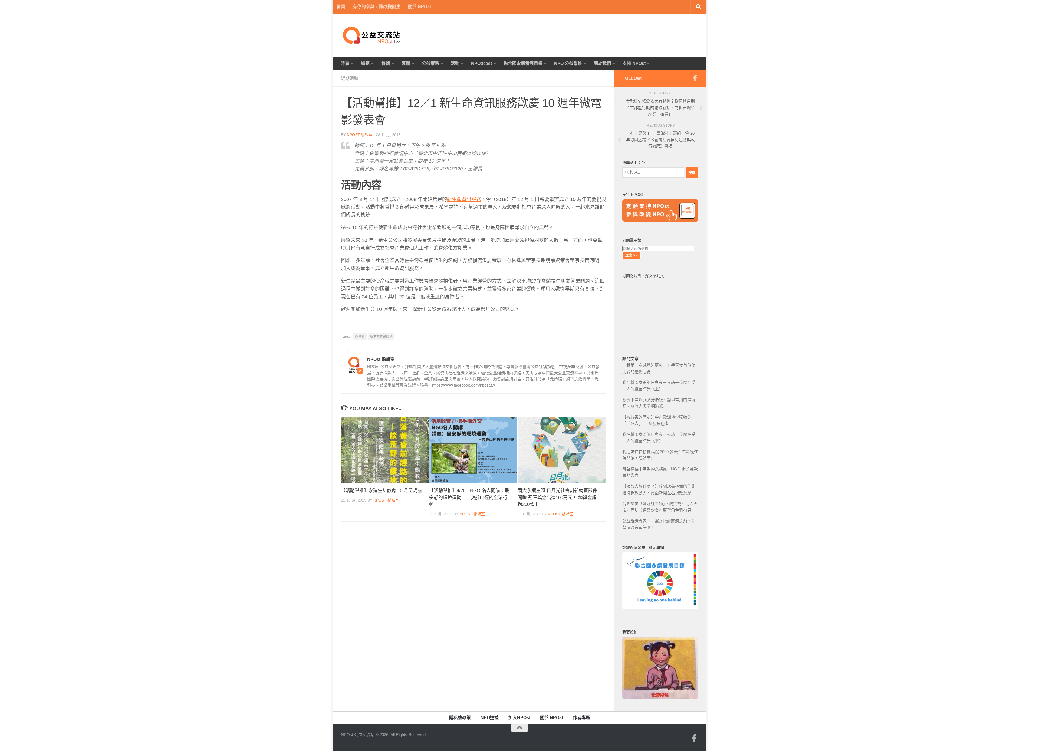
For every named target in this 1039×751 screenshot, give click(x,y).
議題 (365, 63)
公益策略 (430, 63)
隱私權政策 (460, 717)
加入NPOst (519, 717)
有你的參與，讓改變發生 (376, 6)
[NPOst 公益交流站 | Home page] (372, 35)
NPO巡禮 (490, 717)
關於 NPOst (419, 6)
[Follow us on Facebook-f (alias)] (695, 78)
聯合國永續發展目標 (523, 63)
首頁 (341, 6)
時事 (345, 63)
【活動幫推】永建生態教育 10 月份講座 (381, 490)
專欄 (406, 63)
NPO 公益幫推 (568, 63)
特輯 (385, 63)
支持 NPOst (634, 63)
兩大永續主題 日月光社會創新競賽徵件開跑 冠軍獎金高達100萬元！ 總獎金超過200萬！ (557, 497)
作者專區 (581, 717)
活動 (455, 63)
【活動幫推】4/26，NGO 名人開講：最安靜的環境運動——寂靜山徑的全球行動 (469, 497)
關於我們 (602, 63)
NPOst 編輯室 (359, 135)
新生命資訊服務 (464, 199)
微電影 (360, 336)
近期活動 (349, 78)
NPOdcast (481, 63)
